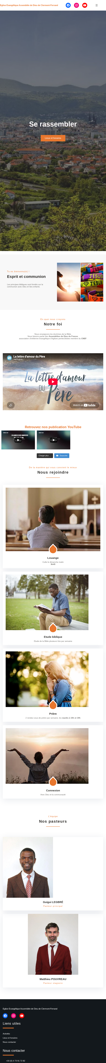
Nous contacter (9, 1042)
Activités (6, 1034)
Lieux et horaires (53, 138)
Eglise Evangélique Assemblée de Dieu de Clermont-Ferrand (29, 5)
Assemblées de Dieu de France (63, 336)
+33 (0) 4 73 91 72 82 (15, 1061)
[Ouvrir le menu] (96, 5)
